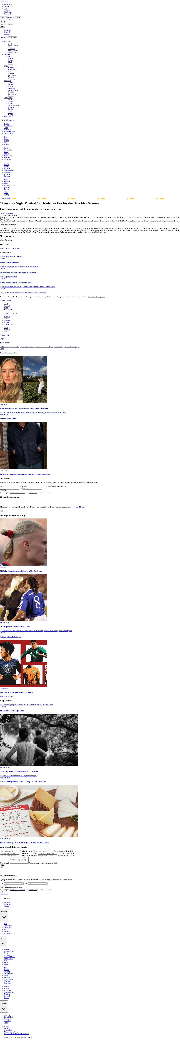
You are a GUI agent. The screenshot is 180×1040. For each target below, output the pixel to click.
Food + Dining (13, 45)
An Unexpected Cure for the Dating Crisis (15, 627)
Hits (5, 924)
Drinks (10, 43)
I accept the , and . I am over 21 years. (26, 493)
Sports (9, 198)
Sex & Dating (12, 52)
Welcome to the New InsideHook (9, 262)
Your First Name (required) (28, 853)
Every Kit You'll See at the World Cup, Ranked (16, 692)
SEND (3, 865)
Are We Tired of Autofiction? (8, 353)
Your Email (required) (27, 851)
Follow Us (4, 17)
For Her (11, 109)
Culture (6, 6)
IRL (5, 929)
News (10, 71)
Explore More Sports (7, 696)
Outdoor (11, 107)
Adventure (11, 49)
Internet (10, 64)
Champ (6, 931)
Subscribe (11, 17)
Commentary (12, 69)
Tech (10, 111)
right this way (79, 507)
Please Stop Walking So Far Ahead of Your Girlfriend (19, 771)
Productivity (12, 94)
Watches (11, 77)
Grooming (11, 79)
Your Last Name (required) (28, 855)
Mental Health (13, 90)
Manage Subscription (11, 1032)
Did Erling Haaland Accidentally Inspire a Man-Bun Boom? (21, 571)
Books (10, 58)
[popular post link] (39, 347)
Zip (21, 488)
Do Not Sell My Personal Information (16, 1034)
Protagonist (8, 933)
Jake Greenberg (7, 213)
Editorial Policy (9, 1017)
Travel (10, 47)
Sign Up (3, 490)
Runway (11, 73)
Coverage (7, 927)
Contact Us (8, 1019)
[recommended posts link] (23, 565)
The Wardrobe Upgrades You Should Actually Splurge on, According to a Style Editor (25, 474)
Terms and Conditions (17, 493)
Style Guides (12, 75)
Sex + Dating (4, 622)
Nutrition (11, 92)
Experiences (8, 4)
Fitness (10, 84)
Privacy (6, 1026)
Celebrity (11, 67)
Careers (6, 1028)
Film (9, 56)
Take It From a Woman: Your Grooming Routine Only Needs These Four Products (24, 408)
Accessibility (8, 1030)
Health (10, 86)
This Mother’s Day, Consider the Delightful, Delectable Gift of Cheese (24, 843)
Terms (6, 1023)
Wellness (7, 10)
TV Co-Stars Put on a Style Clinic (12, 711)
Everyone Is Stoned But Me (8, 418)
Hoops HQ (7, 14)
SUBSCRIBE (8, 309)
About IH (7, 1015)
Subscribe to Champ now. (96, 297)
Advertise (7, 1021)
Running (11, 96)
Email (22, 486)
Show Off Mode (13, 51)
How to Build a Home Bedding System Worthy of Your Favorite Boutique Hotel (23, 292)
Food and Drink (13, 105)
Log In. (15, 313)
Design (10, 60)
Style (6, 8)
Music (10, 62)
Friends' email (4, 863)
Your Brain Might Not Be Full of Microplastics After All (16, 282)
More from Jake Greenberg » (9, 248)
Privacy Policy (33, 493)
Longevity (11, 88)
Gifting (10, 115)
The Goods (8, 12)
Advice (10, 83)
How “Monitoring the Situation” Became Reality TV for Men (18, 272)
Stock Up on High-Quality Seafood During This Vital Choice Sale (23, 782)
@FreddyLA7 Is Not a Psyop (10, 637)
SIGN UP (3, 885)
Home (10, 103)
